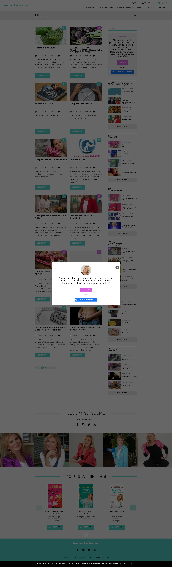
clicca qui (124, 563)
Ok (132, 563)
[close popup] (117, 267)
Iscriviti (86, 290)
